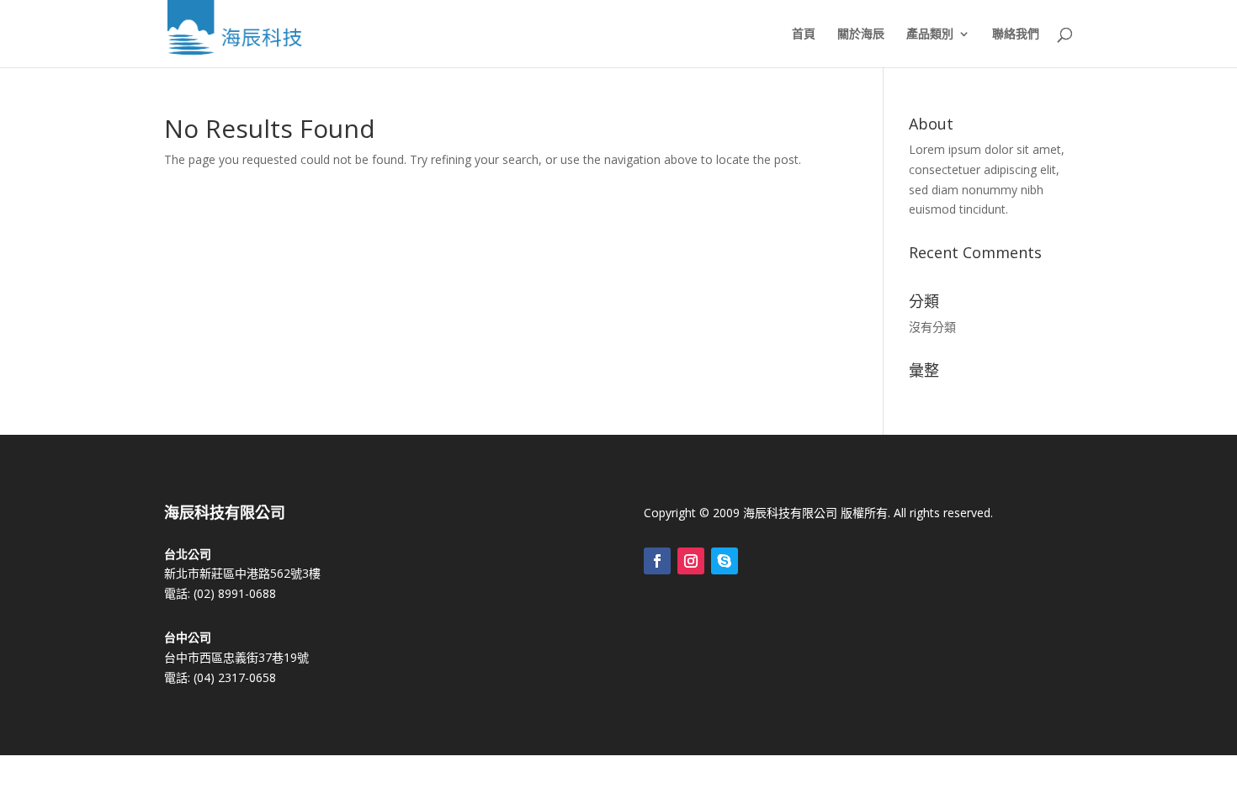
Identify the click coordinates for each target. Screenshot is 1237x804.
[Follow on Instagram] (690, 560)
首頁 (803, 34)
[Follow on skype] (724, 560)
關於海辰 (860, 34)
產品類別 (929, 34)
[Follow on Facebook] (657, 560)
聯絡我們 (1015, 34)
